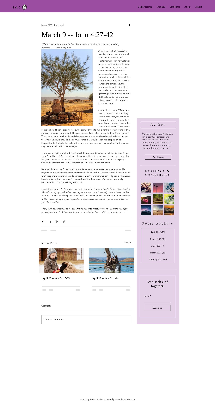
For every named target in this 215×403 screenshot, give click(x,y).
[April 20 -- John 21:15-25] (61, 260)
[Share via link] (64, 221)
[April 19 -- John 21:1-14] (111, 260)
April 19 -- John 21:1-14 (105, 278)
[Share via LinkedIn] (57, 221)
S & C (16, 7)
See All (128, 242)
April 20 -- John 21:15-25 (56, 278)
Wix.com (131, 399)
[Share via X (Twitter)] (50, 221)
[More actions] (129, 25)
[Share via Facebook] (42, 221)
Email (146, 296)
